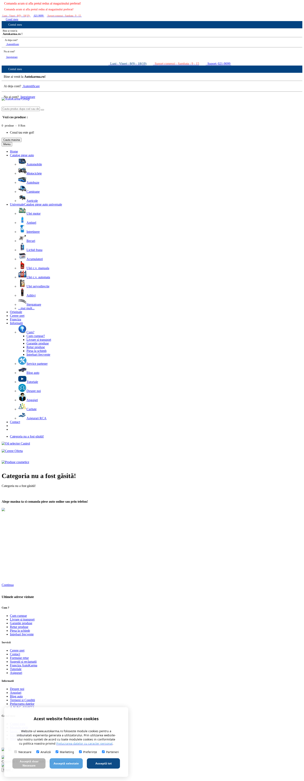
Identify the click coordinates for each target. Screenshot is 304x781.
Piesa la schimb (20, 630)
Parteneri (112, 752)
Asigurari (16, 673)
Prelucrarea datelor (22, 704)
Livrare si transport (22, 619)
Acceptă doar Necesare (29, 763)
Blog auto (16, 696)
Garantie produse (21, 623)
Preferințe (90, 752)
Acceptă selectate (66, 763)
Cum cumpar (18, 615)
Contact (15, 654)
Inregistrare (12, 57)
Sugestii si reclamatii (23, 661)
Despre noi (17, 689)
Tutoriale (16, 669)
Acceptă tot (103, 763)
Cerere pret (17, 650)
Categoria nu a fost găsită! (27, 436)
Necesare (24, 752)
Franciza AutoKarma (23, 665)
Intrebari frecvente (22, 634)
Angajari (15, 692)
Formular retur (19, 658)
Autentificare (12, 44)
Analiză (46, 752)
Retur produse (19, 627)
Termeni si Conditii (22, 700)
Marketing (67, 752)
